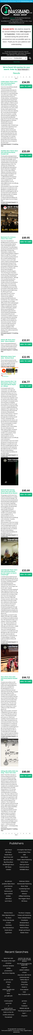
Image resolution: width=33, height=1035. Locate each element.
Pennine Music (8, 913)
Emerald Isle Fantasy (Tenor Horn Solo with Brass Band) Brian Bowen (9, 491)
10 (29, 77)
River (8, 993)
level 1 (24, 1013)
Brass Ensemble (13, 53)
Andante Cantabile (8, 966)
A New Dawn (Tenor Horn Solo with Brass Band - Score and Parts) (9, 83)
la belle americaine (8, 1014)
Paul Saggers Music (24, 898)
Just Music (8, 888)
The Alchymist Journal (24, 1011)
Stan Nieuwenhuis (8, 927)
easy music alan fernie (24, 975)
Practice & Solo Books (21, 55)
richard (24, 972)
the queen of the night (8, 961)
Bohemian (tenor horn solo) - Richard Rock (8, 357)
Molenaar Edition (24, 881)
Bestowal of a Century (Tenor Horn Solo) (8, 238)
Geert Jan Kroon (24, 864)
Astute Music (8, 854)
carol (24, 1003)
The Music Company (24, 913)
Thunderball (8, 1017)
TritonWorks (24, 920)
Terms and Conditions (6, 1030)
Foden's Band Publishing (24, 859)
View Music (5, 376)
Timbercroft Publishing (24, 915)
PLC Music (8, 918)
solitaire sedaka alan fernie (8, 990)
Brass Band (5, 53)
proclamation (8, 970)
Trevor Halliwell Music (24, 918)
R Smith (8, 923)
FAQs (21, 1030)
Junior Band (21, 53)
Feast (8, 987)
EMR (24, 854)
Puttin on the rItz (8, 1012)
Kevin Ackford (8, 893)
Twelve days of (24, 979)
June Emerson (8, 886)
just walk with (8, 996)
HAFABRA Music (24, 869)
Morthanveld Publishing (24, 884)
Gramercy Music (24, 867)
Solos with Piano (11, 55)
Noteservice (24, 891)
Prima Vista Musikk (8, 920)
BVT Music (8, 867)
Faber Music (24, 857)
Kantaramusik (8, 891)
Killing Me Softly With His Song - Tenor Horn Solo (9, 771)
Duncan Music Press (24, 852)
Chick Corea (24, 984)
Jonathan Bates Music (8, 884)
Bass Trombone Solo (24, 994)
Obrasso (24, 893)
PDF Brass (24, 901)
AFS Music (8, 852)
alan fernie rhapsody (8, 973)
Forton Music (24, 862)
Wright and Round (24, 930)
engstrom (24, 967)
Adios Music (8, 850)
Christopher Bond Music (24, 850)
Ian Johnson (8, 881)
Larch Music (8, 901)
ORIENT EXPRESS (24, 970)
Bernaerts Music (8, 859)
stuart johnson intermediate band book (8, 1009)
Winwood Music (24, 923)
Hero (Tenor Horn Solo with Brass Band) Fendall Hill (9, 678)
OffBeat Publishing (24, 896)
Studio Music (8, 930)
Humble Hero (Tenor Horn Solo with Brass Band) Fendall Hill (9, 152)
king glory (24, 982)
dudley (8, 968)
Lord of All (8, 1003)
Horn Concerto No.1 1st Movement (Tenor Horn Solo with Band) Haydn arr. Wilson (8, 383)
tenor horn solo (8, 958)
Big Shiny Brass (8, 862)
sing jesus (24, 1016)
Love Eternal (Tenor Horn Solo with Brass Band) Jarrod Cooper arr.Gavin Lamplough (9, 572)
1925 (8, 984)
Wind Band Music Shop (26, 1)
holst (24, 992)
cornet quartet (8, 1001)
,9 (8, 1006)
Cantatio (8, 869)
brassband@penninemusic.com (16, 23)
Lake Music (8, 898)
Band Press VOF (8, 857)
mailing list (12, 18)
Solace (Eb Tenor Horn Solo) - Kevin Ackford (8, 340)
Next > (16, 78)
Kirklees (8, 896)
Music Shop (24, 886)
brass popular (24, 989)
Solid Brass (8, 925)
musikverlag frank (24, 888)
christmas (8, 963)
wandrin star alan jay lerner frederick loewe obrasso (24, 959)
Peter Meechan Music (8, 915)
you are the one (8, 979)
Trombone (24, 1006)
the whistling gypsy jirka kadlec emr (24, 964)
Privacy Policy (16, 1030)
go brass (24, 1001)
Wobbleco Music (24, 925)
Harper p (24, 987)
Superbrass (8, 932)
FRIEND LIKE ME (24, 1008)
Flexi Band (27, 53)
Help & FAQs (16, 62)
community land (24, 977)
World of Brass (24, 927)
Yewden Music (24, 932)
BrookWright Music (8, 864)
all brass (8, 982)
